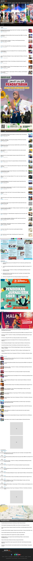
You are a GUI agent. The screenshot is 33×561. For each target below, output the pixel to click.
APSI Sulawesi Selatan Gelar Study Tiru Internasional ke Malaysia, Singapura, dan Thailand (13, 193)
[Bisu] (29, 131)
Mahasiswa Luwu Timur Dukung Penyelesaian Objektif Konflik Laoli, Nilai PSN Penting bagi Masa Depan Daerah (14, 145)
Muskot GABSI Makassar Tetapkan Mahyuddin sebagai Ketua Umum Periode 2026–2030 (14, 213)
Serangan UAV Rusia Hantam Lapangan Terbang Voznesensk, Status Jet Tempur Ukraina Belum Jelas (17, 530)
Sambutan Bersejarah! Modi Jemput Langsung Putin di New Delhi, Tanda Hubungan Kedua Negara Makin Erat (16, 542)
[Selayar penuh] (31, 131)
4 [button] (3, 25)
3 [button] (2, 25)
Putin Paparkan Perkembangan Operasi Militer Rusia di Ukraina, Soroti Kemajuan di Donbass (15, 525)
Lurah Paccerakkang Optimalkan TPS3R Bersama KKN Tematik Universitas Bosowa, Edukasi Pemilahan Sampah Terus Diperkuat (13, 219)
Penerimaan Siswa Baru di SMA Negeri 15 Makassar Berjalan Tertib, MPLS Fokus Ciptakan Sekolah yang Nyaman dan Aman (14, 208)
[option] (13, 15)
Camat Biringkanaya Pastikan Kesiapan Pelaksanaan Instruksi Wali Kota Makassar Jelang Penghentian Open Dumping (14, 171)
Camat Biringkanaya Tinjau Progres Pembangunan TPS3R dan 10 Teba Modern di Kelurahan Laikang (17, 353)
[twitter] (13, 238)
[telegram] (16, 238)
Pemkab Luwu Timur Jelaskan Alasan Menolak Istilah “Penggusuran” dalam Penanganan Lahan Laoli (14, 166)
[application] (16, 104)
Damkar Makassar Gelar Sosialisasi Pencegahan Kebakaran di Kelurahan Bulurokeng (17, 419)
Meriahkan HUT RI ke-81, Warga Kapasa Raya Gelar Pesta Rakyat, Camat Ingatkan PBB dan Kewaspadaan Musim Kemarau (14, 30)
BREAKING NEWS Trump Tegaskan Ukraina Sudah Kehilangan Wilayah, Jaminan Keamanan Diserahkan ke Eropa (15, 537)
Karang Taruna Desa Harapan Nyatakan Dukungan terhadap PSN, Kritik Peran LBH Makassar (13, 156)
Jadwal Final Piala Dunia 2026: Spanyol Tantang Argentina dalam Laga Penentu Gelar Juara (13, 198)
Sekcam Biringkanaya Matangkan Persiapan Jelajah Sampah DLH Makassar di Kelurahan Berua (14, 56)
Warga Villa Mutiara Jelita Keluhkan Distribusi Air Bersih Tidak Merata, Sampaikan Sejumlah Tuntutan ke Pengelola (13, 224)
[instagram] (18, 238)
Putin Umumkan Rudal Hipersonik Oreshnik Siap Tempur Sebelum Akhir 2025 (13, 532)
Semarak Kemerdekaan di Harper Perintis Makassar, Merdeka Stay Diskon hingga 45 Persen (13, 61)
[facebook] (11, 238)
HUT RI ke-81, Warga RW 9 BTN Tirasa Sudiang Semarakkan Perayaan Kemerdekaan (15, 276)
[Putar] (1, 131)
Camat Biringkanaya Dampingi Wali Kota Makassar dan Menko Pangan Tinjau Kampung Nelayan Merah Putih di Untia (14, 135)
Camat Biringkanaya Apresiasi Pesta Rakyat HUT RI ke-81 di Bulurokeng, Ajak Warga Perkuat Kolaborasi (13, 51)
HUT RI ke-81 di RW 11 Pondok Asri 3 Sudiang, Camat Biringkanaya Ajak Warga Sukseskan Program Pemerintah (13, 41)
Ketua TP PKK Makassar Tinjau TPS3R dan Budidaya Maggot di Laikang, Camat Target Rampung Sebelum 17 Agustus (14, 67)
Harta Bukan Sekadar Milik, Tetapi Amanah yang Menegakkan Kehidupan (12, 229)
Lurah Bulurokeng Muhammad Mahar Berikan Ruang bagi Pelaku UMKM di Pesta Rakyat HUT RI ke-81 (12, 23)
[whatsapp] (15, 238)
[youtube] (19, 238)
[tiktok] (21, 238)
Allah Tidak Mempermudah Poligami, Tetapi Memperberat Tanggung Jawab (12, 234)
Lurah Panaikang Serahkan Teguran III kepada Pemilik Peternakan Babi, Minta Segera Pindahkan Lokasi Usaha (13, 203)
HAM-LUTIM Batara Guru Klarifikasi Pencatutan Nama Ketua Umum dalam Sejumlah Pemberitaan (13, 150)
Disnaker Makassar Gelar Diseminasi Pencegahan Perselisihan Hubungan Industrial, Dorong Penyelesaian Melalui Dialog (13, 187)
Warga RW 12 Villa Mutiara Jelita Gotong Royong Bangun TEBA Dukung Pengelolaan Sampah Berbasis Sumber (13, 140)
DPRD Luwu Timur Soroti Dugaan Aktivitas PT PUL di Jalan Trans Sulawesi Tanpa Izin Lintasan (13, 176)
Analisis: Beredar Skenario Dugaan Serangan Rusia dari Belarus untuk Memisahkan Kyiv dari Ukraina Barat (17, 528)
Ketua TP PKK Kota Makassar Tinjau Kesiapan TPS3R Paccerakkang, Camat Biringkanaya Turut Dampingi (14, 72)
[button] (16, 104)
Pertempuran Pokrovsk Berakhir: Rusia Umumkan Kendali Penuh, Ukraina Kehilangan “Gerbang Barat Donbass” (17, 545)
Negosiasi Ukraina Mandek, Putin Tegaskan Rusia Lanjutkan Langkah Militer (13, 534)
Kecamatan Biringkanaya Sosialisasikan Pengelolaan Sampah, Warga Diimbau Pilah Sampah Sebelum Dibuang (13, 182)
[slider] (16, 131)
